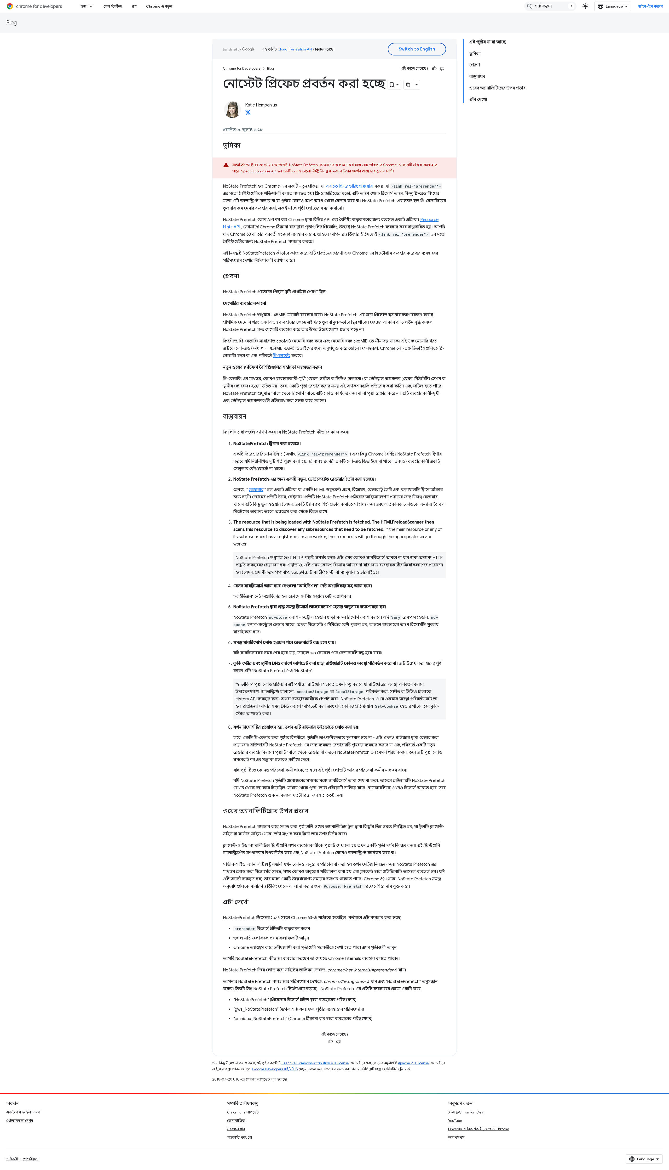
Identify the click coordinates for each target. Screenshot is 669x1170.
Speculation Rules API (258, 171)
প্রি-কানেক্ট (281, 355)
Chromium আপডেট (243, 1112)
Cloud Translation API (295, 49)
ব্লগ (134, 6)
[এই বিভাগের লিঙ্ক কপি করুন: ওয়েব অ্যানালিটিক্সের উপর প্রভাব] (313, 811)
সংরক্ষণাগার (236, 1129)
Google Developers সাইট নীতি (275, 1069)
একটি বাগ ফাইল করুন (23, 1112)
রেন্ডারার (256, 489)
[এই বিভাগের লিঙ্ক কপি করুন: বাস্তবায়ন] (251, 417)
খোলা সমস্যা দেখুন (19, 1120)
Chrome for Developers (241, 68)
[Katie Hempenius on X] (248, 114)
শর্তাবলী (12, 1159)
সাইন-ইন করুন (650, 6)
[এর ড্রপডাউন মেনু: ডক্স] (92, 6)
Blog (11, 22)
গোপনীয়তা (30, 1159)
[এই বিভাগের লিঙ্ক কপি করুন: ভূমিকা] (245, 146)
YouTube (455, 1120)
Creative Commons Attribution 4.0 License (315, 1063)
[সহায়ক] (434, 68)
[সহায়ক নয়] (442, 68)
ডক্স (83, 6)
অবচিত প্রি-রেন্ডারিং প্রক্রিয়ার (349, 186)
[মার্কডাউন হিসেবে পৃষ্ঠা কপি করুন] (408, 84)
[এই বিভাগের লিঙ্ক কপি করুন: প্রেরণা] (244, 277)
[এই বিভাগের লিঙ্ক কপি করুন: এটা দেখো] (254, 902)
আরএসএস (456, 1137)
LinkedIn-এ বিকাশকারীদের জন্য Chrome (478, 1129)
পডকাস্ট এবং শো (239, 1137)
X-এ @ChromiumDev (465, 1112)
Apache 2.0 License (413, 1063)
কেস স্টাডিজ (112, 6)
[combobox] (550, 6)
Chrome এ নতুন (159, 6)
